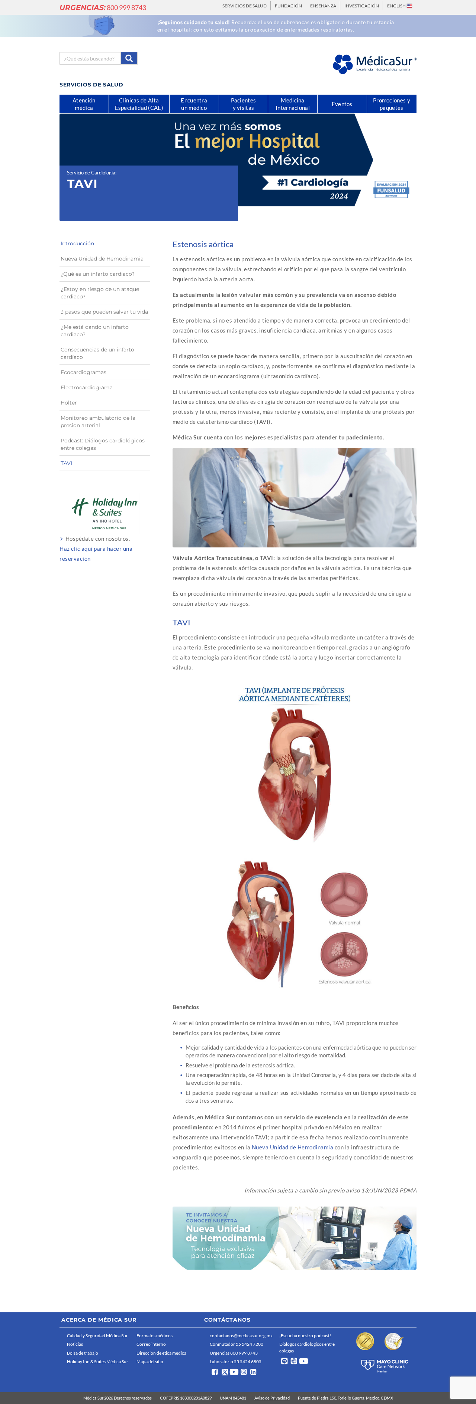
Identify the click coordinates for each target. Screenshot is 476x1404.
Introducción (77, 243)
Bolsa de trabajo (82, 1353)
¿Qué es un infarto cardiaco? (98, 274)
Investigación (361, 6)
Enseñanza (323, 6)
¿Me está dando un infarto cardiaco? (95, 331)
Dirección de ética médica (161, 1353)
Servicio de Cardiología (91, 173)
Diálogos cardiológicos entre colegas (307, 1347)
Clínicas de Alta (139, 104)
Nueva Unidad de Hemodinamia (293, 1147)
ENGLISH (396, 6)
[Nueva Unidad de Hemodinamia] (294, 1238)
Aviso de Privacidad (272, 1397)
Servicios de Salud (244, 6)
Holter (69, 402)
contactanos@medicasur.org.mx (241, 1335)
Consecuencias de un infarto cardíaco (97, 353)
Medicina (293, 104)
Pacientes (243, 104)
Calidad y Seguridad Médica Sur (97, 1335)
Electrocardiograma (87, 387)
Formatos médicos (154, 1335)
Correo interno (151, 1344)
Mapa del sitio (149, 1361)
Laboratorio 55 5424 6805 (235, 1361)
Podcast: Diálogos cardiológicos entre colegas (103, 444)
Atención (84, 104)
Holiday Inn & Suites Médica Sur (97, 1361)
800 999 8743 (103, 7)
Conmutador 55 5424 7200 (236, 1344)
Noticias (75, 1344)
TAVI (66, 463)
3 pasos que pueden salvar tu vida (104, 311)
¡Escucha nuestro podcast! (305, 1335)
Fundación (288, 6)
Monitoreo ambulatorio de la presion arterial (98, 422)
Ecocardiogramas (83, 372)
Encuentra (194, 104)
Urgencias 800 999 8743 (234, 1353)
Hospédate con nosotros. (96, 548)
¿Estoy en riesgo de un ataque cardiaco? (100, 293)
